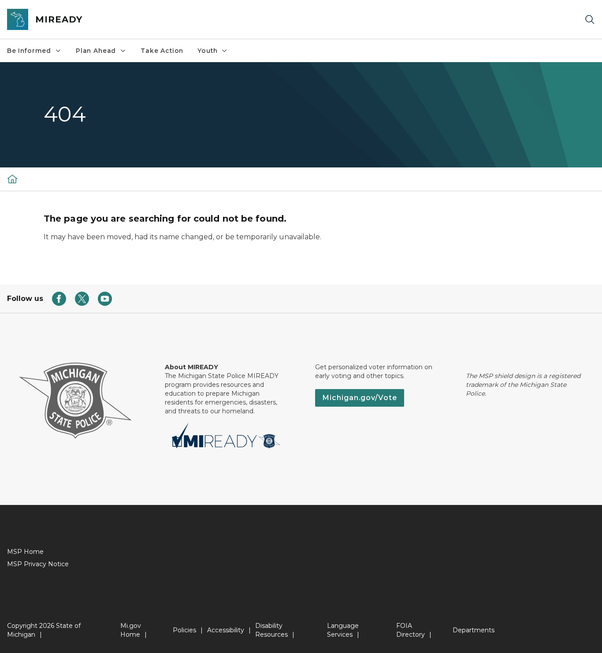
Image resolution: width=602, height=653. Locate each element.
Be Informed (29, 51)
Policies (184, 630)
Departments (473, 630)
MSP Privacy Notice (38, 564)
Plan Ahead (96, 51)
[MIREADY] (12, 179)
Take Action (162, 51)
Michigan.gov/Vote (359, 397)
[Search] (589, 19)
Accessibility (225, 630)
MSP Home (25, 552)
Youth (207, 51)
